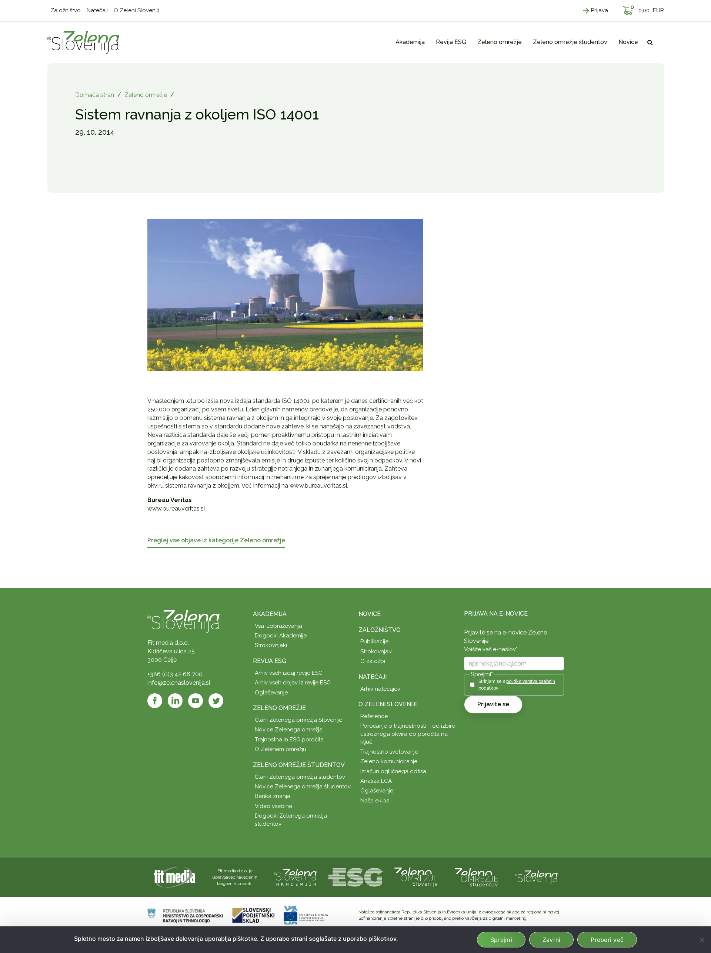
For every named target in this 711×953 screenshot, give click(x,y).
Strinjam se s (516, 684)
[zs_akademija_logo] (295, 876)
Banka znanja (272, 796)
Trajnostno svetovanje (389, 751)
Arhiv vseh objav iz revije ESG (293, 682)
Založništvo (379, 629)
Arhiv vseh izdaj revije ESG (289, 673)
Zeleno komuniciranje (388, 761)
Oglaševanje (271, 692)
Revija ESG (269, 660)
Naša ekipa (375, 800)
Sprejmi (501, 939)
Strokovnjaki (271, 645)
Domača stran (94, 94)
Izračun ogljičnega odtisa (393, 771)
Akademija (270, 613)
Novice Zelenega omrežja (289, 729)
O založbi (372, 661)
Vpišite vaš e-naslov (491, 649)
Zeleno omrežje (145, 94)
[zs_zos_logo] (476, 876)
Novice (369, 613)
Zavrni (552, 939)
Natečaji (372, 676)
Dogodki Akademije (281, 635)
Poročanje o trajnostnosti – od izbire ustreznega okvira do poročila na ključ (407, 734)
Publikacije (374, 641)
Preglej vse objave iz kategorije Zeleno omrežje (216, 541)
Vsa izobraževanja (278, 626)
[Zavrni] (701, 939)
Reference (374, 716)
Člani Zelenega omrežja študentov (300, 777)
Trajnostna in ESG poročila (289, 739)
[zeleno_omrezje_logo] (415, 876)
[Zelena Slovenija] (83, 42)
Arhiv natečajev (380, 689)
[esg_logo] (355, 876)
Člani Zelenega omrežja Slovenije (298, 720)
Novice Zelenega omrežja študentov (303, 786)
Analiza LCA (376, 781)
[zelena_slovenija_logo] (536, 876)
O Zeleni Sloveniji (387, 704)
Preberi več (607, 939)
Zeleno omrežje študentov (299, 764)
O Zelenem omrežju (280, 749)
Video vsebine (273, 806)
